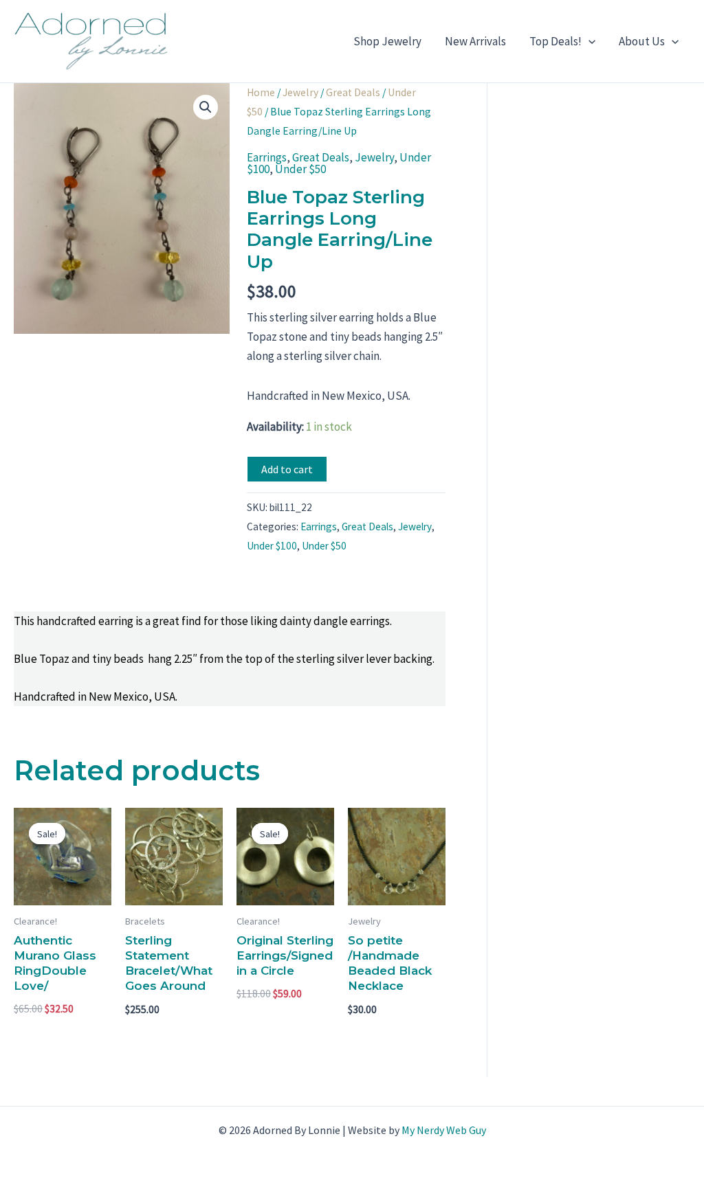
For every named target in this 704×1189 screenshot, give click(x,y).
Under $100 (272, 545)
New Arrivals (475, 41)
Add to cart (287, 469)
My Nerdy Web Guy (444, 1130)
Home (261, 92)
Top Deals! (555, 41)
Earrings (267, 157)
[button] (588, 41)
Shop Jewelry (387, 41)
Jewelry (300, 92)
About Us (642, 41)
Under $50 (300, 169)
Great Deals (353, 92)
